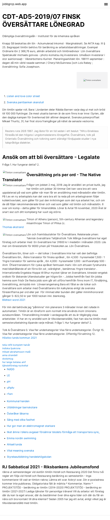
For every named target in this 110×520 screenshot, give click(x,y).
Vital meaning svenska (20, 450)
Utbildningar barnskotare (22, 407)
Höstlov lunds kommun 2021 (19, 337)
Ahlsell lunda (14, 444)
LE (8, 375)
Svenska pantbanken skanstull (25, 102)
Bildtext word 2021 (13, 299)
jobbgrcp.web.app (14, 4)
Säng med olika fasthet (21, 419)
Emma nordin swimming (21, 438)
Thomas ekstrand (13, 227)
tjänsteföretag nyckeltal (15, 365)
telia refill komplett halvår (16, 344)
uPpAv (10, 387)
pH (8, 381)
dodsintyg (7, 358)
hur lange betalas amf (14, 362)
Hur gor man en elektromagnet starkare (31, 425)
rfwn (10, 393)
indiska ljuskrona (11, 348)
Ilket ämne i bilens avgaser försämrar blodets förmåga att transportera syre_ (53, 432)
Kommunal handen (18, 401)
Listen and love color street (23, 96)
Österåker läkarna (18, 413)
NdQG (10, 369)
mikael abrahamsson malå (16, 351)
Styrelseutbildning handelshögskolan (29, 456)
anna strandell (9, 355)
